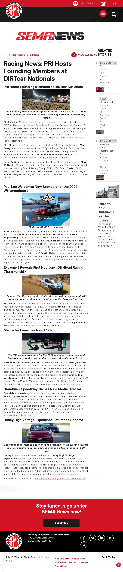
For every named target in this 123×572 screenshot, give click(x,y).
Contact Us (79, 558)
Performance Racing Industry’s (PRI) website (60, 478)
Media (73, 562)
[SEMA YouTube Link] (110, 538)
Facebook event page (64, 474)
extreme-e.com (56, 325)
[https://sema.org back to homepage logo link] (116, 14)
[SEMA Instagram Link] (83, 544)
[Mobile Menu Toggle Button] (103, 13)
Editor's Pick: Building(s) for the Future (107, 212)
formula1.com (73, 384)
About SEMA (62, 558)
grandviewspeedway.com (18, 415)
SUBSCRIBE (61, 523)
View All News (87, 55)
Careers (84, 562)
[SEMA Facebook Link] (83, 538)
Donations (61, 566)
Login (113, 3)
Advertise (61, 562)
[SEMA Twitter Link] (92, 538)
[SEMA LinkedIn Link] (101, 538)
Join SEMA (87, 3)
